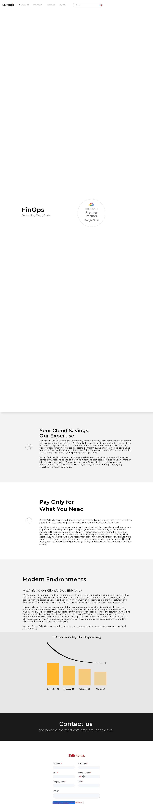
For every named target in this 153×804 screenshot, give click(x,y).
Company (23, 5)
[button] (24, 4)
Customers (51, 5)
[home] (8, 4)
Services (37, 5)
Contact (63, 5)
